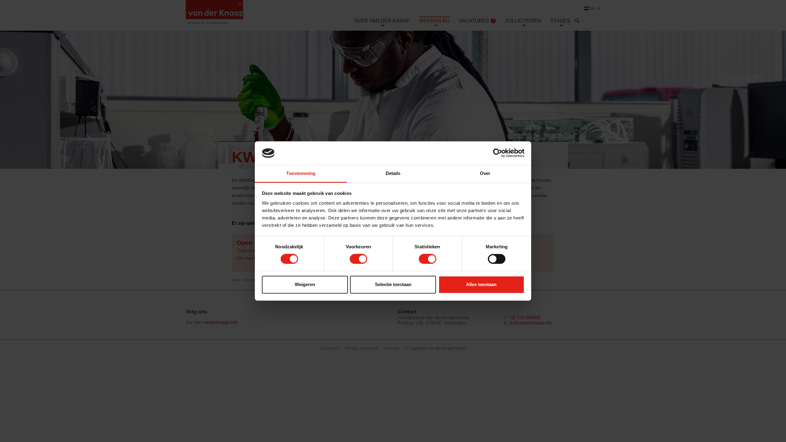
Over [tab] (485, 173)
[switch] (358, 259)
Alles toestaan (481, 284)
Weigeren (305, 284)
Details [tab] (393, 173)
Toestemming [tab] (300, 173)
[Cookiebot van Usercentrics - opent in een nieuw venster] (497, 153)
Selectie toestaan (393, 284)
